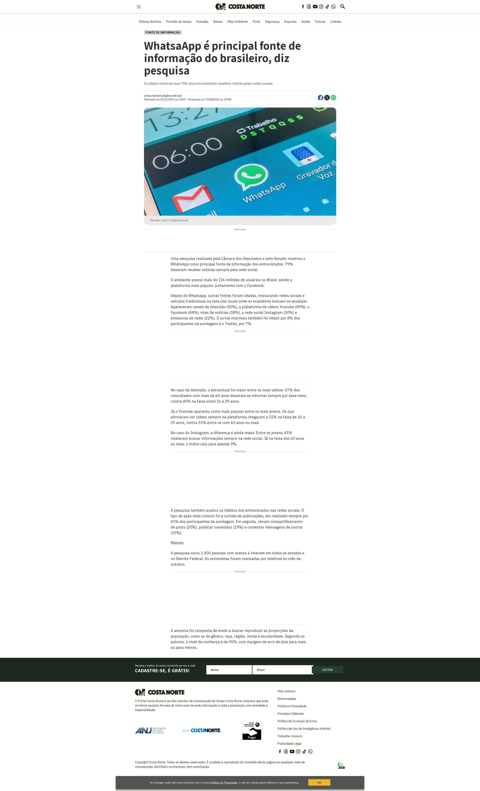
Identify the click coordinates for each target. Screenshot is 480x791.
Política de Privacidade (224, 782)
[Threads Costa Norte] (309, 6)
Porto (256, 21)
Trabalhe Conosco (290, 736)
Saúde (306, 21)
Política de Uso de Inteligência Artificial (304, 728)
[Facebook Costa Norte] (303, 6)
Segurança (272, 21)
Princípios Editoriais (291, 713)
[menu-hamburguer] (138, 6)
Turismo (320, 21)
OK (319, 782)
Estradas (202, 21)
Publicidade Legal (290, 743)
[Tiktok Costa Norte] (327, 6)
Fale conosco (286, 691)
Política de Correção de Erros (297, 721)
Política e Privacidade (292, 706)
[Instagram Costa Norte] (321, 6)
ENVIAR (327, 670)
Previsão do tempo (179, 21)
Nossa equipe (287, 699)
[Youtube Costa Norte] (315, 6)
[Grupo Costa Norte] (201, 730)
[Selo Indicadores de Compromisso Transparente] (251, 730)
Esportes (290, 21)
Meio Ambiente (237, 21)
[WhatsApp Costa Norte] (333, 6)
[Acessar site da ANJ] (150, 730)
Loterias (335, 21)
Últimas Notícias (150, 21)
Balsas (218, 21)
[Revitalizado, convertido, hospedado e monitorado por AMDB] (341, 765)
